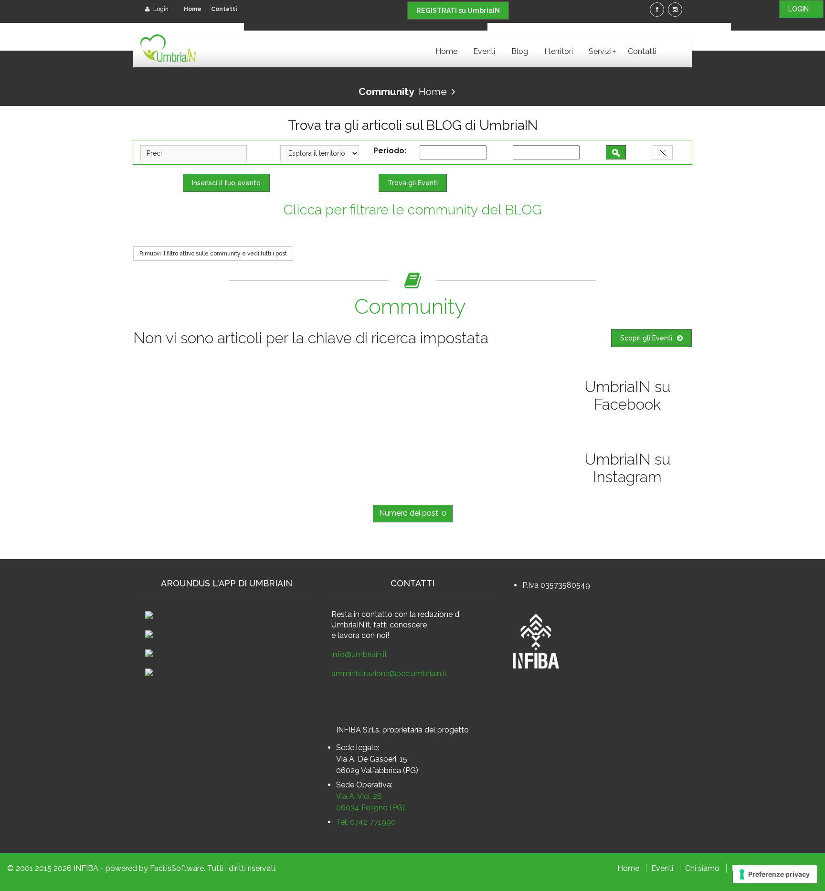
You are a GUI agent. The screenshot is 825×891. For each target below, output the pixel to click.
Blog (519, 51)
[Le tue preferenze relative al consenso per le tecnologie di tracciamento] (775, 874)
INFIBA (86, 868)
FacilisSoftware (177, 868)
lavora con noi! (363, 635)
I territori (558, 51)
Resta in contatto (361, 614)
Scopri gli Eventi (646, 338)
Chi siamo (702, 868)
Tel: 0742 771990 (366, 822)
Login (160, 9)
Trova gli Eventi (413, 183)
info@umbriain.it (359, 654)
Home (192, 9)
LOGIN (801, 9)
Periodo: (391, 150)
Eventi (484, 51)
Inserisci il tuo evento (226, 183)
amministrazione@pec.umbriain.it (389, 673)
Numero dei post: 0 (412, 513)
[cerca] (616, 152)
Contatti (224, 9)
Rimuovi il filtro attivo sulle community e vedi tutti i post (213, 253)
